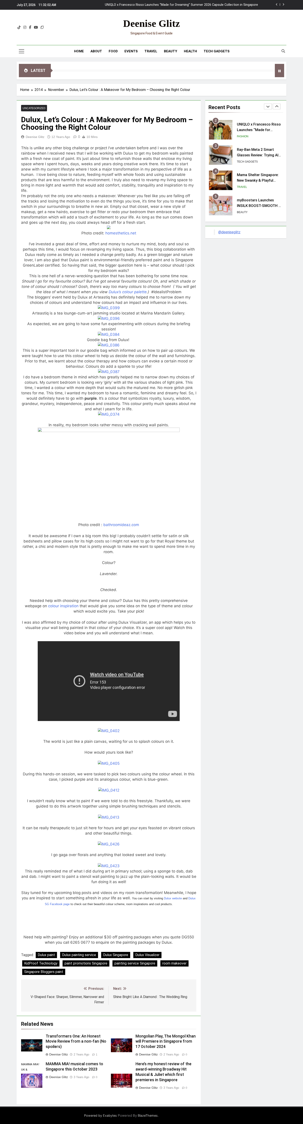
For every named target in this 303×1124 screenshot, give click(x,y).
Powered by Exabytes (100, 1115)
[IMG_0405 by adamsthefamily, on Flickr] (109, 763)
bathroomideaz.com (121, 525)
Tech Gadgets (217, 51)
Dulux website (173, 898)
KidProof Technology (40, 963)
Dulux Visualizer (147, 955)
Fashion (242, 136)
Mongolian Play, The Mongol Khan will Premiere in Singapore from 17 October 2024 (166, 1041)
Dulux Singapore (115, 955)
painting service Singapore (134, 963)
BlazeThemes (148, 1115)
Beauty (170, 51)
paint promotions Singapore (86, 963)
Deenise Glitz (151, 23)
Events (131, 51)
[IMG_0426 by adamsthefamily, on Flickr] (109, 844)
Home (79, 51)
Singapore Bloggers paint (43, 972)
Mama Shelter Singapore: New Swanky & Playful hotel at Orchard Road (258, 180)
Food (113, 51)
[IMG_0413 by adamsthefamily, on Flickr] (108, 817)
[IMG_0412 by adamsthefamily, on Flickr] (108, 790)
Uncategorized (34, 108)
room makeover (174, 963)
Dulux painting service (79, 955)
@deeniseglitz (229, 232)
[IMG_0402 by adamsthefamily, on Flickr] (109, 731)
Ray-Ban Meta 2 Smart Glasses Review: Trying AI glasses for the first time (257, 155)
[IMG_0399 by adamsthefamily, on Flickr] (109, 308)
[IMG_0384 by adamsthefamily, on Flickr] (109, 334)
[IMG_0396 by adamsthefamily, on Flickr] (109, 318)
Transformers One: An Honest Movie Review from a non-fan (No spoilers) (76, 1041)
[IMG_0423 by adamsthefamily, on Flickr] (109, 866)
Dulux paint (46, 955)
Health (190, 51)
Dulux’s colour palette (128, 292)
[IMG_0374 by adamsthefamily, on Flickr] (109, 414)
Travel (150, 51)
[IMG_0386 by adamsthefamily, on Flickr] (109, 345)
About (96, 51)
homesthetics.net (120, 233)
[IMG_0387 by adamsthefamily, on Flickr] (109, 371)
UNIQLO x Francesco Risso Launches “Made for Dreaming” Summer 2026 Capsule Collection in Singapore (181, 5)
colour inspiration (64, 606)
